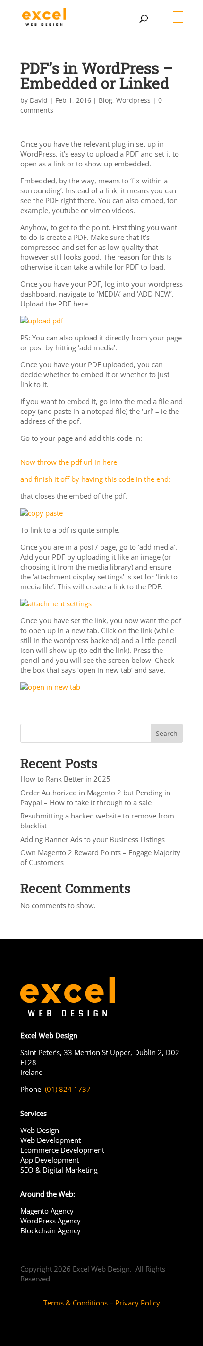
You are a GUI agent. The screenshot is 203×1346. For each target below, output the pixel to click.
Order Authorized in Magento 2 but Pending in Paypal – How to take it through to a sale (95, 797)
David (39, 100)
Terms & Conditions (75, 1302)
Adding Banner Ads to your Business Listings (92, 839)
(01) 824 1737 (67, 1089)
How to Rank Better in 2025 (65, 779)
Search (167, 733)
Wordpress (133, 100)
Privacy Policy (137, 1302)
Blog (105, 100)
